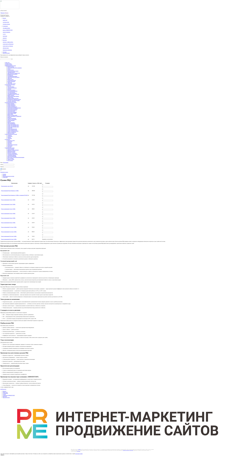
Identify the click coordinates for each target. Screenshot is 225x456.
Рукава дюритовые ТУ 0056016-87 (14, 116)
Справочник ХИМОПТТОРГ (9, 395)
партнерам (5, 36)
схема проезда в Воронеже (8, 44)
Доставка (5, 51)
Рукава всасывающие (12, 118)
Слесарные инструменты (13, 154)
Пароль (1, 166)
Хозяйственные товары (9, 147)
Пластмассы (7, 139)
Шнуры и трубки (11, 133)
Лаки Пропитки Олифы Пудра (14, 73)
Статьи (4, 394)
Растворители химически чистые (14, 99)
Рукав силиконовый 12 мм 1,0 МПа (8, 204)
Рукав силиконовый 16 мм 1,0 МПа (8, 213)
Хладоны (9, 88)
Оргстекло (10, 143)
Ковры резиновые (11, 122)
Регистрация (5, 162)
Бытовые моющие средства (13, 98)
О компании (5, 26)
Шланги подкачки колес (12, 115)
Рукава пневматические (12, 129)
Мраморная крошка (11, 151)
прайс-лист (5, 20)
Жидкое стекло (10, 79)
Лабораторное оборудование (13, 96)
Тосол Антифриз (11, 86)
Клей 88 (9, 121)
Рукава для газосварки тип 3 (13, 126)
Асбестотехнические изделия (11, 134)
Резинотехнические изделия (10, 102)
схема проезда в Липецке (8, 46)
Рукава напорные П (11, 105)
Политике (78, 451)
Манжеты (9, 117)
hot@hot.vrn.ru (3, 389)
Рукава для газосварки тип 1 (13, 124)
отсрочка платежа (6, 24)
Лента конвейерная (11, 123)
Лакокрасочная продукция (10, 65)
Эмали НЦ (10, 78)
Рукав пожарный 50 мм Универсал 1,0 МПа (10, 190)
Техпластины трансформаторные (14, 107)
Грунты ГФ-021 (11, 69)
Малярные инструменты (12, 74)
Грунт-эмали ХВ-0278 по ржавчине (15, 67)
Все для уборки (11, 158)
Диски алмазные (11, 148)
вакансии (5, 38)
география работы (6, 28)
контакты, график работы (8, 42)
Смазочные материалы (12, 87)
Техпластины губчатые (12, 109)
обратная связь (6, 48)
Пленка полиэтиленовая (12, 144)
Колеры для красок (11, 81)
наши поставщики (6, 32)
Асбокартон (10, 136)
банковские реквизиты (7, 49)
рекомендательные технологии (128, 450)
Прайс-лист (5, 392)
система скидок (6, 22)
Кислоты (9, 85)
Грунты (9, 68)
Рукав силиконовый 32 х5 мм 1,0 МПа (8, 231)
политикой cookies (79, 453)
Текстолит (10, 146)
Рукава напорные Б (11, 104)
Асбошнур (10, 135)
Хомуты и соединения (12, 119)
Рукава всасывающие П (12, 106)
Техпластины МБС (11, 111)
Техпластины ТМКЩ (12, 113)
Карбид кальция (11, 95)
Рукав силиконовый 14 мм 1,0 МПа (8, 208)
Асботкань (10, 138)
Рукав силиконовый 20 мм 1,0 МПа (8, 222)
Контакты (5, 40)
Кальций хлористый (12, 101)
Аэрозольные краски (12, 80)
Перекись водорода (11, 89)
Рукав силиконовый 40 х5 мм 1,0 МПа (8, 239)
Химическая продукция (10, 84)
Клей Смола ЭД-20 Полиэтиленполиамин (16, 157)
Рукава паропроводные (12, 128)
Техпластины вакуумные (13, 108)
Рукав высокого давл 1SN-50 (7, 186)
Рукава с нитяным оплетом (13, 131)
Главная (4, 174)
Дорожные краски (11, 72)
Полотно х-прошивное (12, 153)
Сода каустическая (11, 92)
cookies (79, 449)
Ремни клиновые (11, 103)
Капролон (9, 142)
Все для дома (10, 160)
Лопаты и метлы (11, 159)
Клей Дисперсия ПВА (12, 156)
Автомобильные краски (12, 76)
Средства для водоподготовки (14, 100)
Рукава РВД (10, 127)
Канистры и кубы (11, 140)
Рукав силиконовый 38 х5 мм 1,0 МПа (8, 236)
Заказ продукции (6, 53)
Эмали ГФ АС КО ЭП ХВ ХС (13, 77)
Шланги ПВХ (10, 114)
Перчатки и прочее (11, 152)
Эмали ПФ (10, 82)
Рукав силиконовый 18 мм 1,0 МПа (8, 218)
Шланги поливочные (12, 132)
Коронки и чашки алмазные (13, 149)
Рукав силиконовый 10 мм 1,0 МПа (8, 199)
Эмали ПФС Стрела (12, 83)
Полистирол (10, 145)
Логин (1, 164)
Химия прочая (10, 97)
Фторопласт (10, 141)
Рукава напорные (11, 120)
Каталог (4, 18)
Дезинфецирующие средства (13, 94)
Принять (2, 454)
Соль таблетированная (12, 93)
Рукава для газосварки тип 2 (13, 125)
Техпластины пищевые (12, 112)
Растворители (10, 75)
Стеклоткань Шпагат (12, 155)
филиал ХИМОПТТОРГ (8, 30)
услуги (4, 34)
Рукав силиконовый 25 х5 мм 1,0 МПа (8, 227)
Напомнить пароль (4, 172)
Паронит (9, 137)
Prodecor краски (11, 66)
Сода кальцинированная (12, 91)
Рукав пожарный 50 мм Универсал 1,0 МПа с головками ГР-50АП (14, 195)
